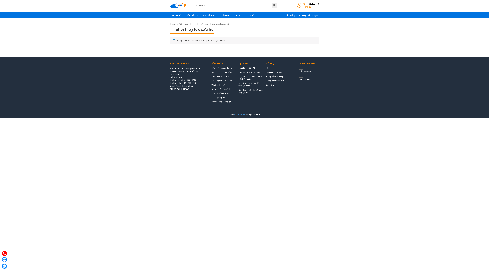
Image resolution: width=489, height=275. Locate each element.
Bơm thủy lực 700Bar (220, 76)
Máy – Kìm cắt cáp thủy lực (222, 72)
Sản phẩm (207, 15)
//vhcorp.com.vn (182, 88)
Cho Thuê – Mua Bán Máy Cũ (251, 72)
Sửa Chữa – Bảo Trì (247, 68)
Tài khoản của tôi (299, 5)
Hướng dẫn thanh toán (275, 80)
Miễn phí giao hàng (298, 15)
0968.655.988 (190, 80)
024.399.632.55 (180, 77)
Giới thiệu (190, 15)
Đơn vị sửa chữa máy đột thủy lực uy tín (249, 84)
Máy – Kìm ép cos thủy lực (222, 68)
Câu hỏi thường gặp (274, 72)
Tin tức (238, 15)
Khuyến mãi (224, 15)
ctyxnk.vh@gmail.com (184, 86)
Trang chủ (176, 15)
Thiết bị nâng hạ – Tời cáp (222, 97)
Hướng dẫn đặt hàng (274, 76)
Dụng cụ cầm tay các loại (221, 89)
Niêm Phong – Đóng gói (221, 101)
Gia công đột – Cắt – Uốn (221, 80)
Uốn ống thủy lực (218, 85)
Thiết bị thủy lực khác (199, 24)
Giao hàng (270, 85)
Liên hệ (250, 15)
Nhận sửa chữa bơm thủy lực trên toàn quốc (251, 77)
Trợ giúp (315, 15)
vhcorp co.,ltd (239, 114)
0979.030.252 (190, 83)
